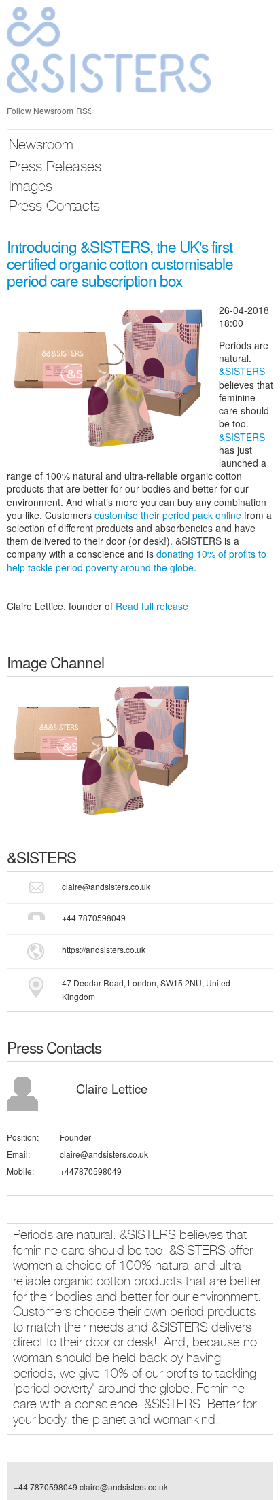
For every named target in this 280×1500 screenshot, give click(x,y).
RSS (83, 110)
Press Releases (55, 168)
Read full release (152, 606)
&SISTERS (242, 371)
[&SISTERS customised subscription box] (102, 747)
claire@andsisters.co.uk (106, 886)
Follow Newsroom (40, 110)
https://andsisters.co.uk (103, 949)
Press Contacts (54, 207)
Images (30, 188)
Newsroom (41, 146)
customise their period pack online (167, 515)
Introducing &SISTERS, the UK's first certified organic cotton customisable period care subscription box (120, 263)
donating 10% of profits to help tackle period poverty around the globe (136, 560)
